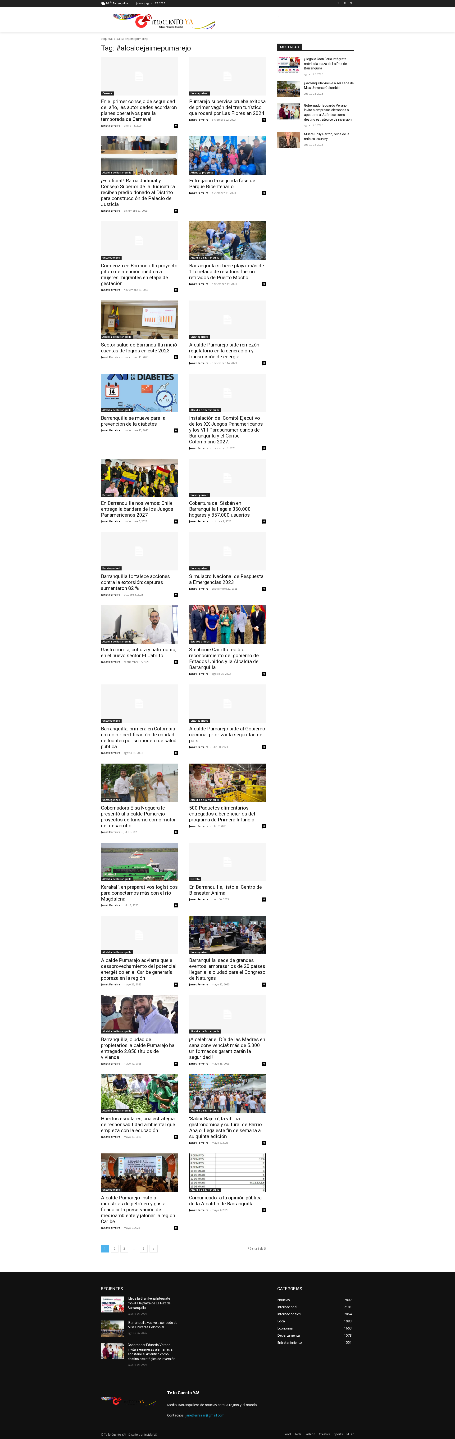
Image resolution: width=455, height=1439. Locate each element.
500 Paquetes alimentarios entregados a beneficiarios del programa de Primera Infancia (222, 814)
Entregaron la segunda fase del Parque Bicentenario (223, 183)
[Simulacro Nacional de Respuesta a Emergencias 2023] (227, 551)
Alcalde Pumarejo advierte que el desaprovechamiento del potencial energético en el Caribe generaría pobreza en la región (139, 969)
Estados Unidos (200, 641)
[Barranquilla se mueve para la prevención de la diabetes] (139, 393)
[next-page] (154, 1248)
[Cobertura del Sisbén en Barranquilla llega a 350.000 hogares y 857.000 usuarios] (227, 478)
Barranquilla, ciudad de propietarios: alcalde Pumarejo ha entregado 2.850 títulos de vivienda (137, 1048)
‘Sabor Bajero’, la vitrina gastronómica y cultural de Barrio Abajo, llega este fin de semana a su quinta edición (225, 1127)
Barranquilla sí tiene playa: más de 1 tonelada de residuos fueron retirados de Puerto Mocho (226, 271)
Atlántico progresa (202, 172)
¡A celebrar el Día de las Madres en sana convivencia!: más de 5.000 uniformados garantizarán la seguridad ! (227, 1048)
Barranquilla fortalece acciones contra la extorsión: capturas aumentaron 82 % (135, 582)
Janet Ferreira (110, 125)
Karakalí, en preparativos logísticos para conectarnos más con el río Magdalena (139, 893)
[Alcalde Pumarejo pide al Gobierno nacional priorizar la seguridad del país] (227, 703)
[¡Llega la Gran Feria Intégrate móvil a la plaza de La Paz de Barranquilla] (288, 65)
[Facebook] (338, 3)
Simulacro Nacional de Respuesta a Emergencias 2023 (226, 579)
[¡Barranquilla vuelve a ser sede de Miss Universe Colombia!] (288, 89)
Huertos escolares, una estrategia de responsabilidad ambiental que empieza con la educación (138, 1124)
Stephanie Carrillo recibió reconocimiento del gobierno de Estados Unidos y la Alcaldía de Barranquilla (224, 658)
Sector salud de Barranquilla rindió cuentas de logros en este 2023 (139, 348)
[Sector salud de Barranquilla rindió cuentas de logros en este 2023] (139, 320)
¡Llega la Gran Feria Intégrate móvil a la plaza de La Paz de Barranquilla (325, 63)
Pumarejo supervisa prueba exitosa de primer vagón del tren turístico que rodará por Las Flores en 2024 (227, 107)
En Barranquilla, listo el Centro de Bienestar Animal (225, 890)
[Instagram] (344, 3)
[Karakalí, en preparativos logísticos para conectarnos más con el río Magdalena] (139, 862)
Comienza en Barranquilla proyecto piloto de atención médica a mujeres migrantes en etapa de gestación (139, 274)
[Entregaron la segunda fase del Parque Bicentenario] (227, 155)
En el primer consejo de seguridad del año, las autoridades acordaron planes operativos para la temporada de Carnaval (139, 110)
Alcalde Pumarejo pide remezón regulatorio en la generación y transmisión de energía (224, 351)
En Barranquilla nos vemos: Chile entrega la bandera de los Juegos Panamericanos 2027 (137, 509)
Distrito (195, 879)
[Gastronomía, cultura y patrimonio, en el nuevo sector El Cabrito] (139, 624)
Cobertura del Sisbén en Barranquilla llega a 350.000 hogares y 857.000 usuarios (220, 509)
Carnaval (107, 93)
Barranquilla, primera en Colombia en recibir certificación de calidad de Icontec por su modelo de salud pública (139, 737)
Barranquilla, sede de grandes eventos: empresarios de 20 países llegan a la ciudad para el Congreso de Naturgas (227, 969)
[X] (351, 3)
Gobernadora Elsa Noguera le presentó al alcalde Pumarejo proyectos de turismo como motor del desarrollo (138, 817)
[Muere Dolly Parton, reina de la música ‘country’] (288, 140)
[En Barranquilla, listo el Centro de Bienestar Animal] (227, 862)
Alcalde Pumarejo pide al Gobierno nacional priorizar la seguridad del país (227, 734)
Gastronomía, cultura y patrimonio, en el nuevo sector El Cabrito (138, 652)
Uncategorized (199, 93)
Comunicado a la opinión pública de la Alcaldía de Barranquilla (225, 1201)
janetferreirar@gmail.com (204, 1415)
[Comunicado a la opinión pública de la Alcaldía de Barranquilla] (227, 1172)
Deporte (107, 495)
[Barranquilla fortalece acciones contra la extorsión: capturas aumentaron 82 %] (139, 551)
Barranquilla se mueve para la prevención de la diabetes (133, 421)
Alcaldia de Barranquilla (116, 172)
